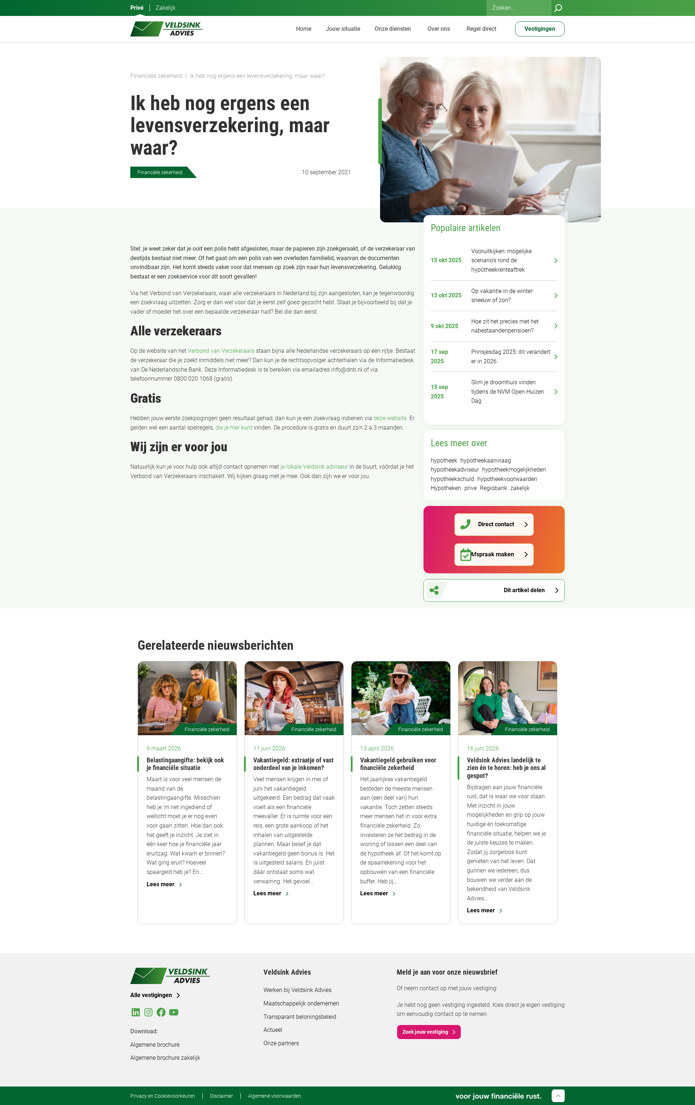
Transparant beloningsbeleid (300, 1016)
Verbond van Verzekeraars (221, 350)
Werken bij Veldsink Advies (298, 990)
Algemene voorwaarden (274, 1096)
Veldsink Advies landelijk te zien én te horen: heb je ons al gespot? (506, 767)
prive (470, 488)
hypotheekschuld (452, 479)
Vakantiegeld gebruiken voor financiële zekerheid (398, 764)
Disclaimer (221, 1096)
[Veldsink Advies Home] (166, 29)
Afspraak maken (492, 554)
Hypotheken (446, 488)
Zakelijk (166, 7)
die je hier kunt (233, 427)
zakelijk (520, 488)
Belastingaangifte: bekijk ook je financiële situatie (185, 764)
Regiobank (493, 488)
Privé (137, 7)
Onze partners (281, 1043)
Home (303, 28)
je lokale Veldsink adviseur (314, 466)
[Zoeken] (558, 8)
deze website (390, 418)
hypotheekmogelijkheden (514, 469)
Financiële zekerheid (156, 75)
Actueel (273, 1029)
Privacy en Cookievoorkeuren (162, 1096)
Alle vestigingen (151, 995)
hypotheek (444, 460)
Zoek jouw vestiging (425, 1032)
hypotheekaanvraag (485, 460)
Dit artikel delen (524, 590)
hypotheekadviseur (455, 469)
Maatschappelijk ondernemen (301, 1003)
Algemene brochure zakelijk (165, 1057)
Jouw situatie (343, 28)
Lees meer (160, 884)
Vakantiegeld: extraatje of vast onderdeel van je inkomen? (293, 764)
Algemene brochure (155, 1044)
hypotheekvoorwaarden (507, 479)
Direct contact (496, 524)
